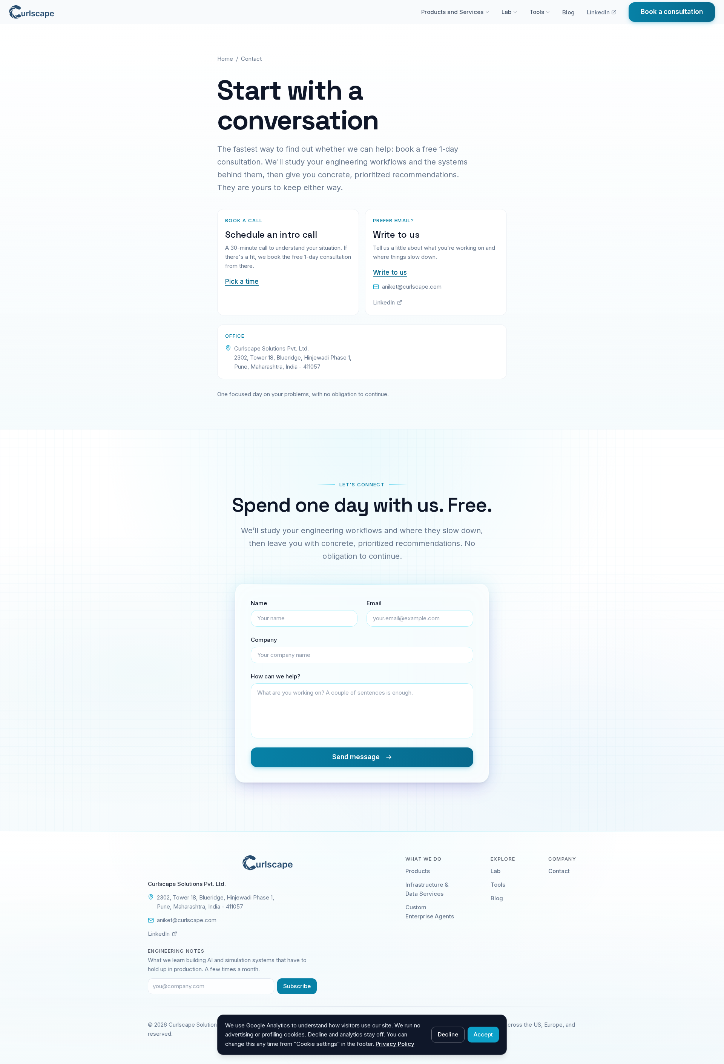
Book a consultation (672, 11)
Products (417, 871)
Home (225, 58)
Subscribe (297, 986)
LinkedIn (598, 12)
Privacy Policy (395, 1043)
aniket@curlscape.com (412, 286)
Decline (448, 1034)
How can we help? (275, 676)
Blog (568, 12)
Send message (356, 757)
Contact (559, 871)
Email (374, 603)
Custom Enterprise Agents (429, 912)
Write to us (390, 272)
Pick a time (242, 281)
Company (264, 639)
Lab (506, 11)
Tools (536, 11)
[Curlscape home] (31, 12)
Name (259, 603)
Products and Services (452, 11)
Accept (483, 1034)
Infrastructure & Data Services (426, 889)
